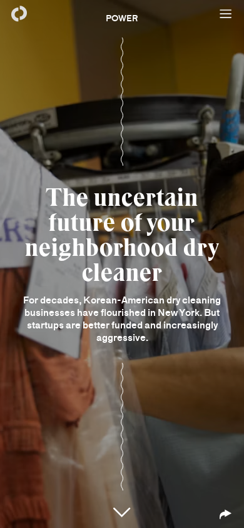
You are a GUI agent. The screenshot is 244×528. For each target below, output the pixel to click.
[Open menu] (225, 14)
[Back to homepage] (19, 14)
